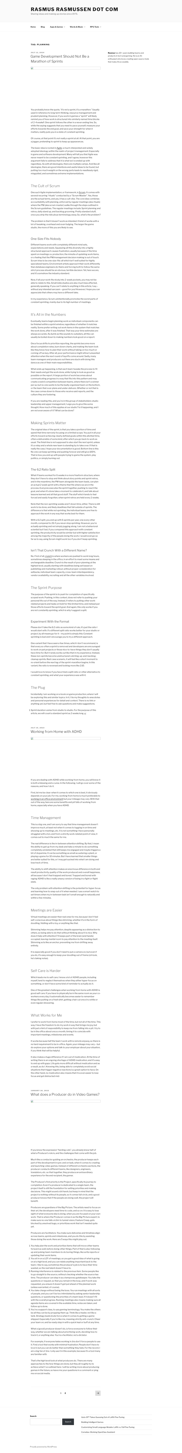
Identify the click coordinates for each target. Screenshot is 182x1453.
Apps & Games (56, 27)
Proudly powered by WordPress (43, 1447)
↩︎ (85, 713)
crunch (48, 556)
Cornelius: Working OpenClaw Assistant (98, 1432)
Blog (43, 27)
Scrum (82, 192)
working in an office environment (47, 799)
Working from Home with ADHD (56, 731)
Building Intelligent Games (92, 1422)
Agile (59, 148)
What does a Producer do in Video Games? (65, 1094)
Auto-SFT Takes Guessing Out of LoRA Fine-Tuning (102, 1417)
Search (33, 1416)
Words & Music (76, 27)
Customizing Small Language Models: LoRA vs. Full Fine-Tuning (107, 1427)
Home (33, 27)
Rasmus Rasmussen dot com (74, 9)
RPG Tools (94, 27)
